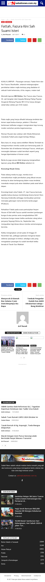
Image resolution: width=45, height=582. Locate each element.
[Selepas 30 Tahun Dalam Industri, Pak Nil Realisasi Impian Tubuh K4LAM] (8, 342)
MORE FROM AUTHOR (30, 333)
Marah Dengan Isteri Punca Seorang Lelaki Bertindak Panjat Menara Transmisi (19, 437)
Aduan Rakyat (6, 549)
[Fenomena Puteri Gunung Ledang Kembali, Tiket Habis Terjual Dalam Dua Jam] (37, 342)
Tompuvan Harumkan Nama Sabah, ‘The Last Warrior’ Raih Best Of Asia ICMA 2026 (22, 350)
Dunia (3, 564)
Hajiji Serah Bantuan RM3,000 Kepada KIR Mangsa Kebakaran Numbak (28, 510)
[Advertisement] (22, 12)
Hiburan (8, 22)
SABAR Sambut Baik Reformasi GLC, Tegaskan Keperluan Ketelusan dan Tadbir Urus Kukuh (20, 407)
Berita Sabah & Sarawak (22, 345)
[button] (41, 3)
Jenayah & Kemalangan (9, 560)
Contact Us (37, 576)
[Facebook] (22, 481)
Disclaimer (7, 576)
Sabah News (5, 420)
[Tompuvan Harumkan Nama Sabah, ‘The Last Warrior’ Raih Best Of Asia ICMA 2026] (22, 342)
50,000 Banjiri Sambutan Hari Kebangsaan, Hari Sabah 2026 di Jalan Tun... (28, 523)
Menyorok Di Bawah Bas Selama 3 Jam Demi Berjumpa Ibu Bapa (10, 302)
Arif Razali (7, 34)
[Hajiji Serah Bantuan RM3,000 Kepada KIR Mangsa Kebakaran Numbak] (7, 512)
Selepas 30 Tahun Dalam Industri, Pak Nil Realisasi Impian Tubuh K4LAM (7, 350)
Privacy (16, 576)
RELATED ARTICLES (13, 333)
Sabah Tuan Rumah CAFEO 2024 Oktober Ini (19, 417)
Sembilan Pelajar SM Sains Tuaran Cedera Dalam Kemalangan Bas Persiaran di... (29, 498)
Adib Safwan (5, 412)
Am (3, 22)
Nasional (4, 557)
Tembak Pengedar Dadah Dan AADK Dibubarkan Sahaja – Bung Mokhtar (35, 302)
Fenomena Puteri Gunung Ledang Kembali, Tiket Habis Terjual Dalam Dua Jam (36, 350)
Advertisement (26, 576)
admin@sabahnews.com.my (27, 476)
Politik (3, 553)
